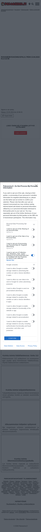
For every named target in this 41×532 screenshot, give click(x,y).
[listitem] (20, 224)
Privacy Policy (32, 346)
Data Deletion (8, 346)
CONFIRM (12, 338)
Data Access (20, 346)
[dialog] (20, 266)
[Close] (37, 186)
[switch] (33, 229)
